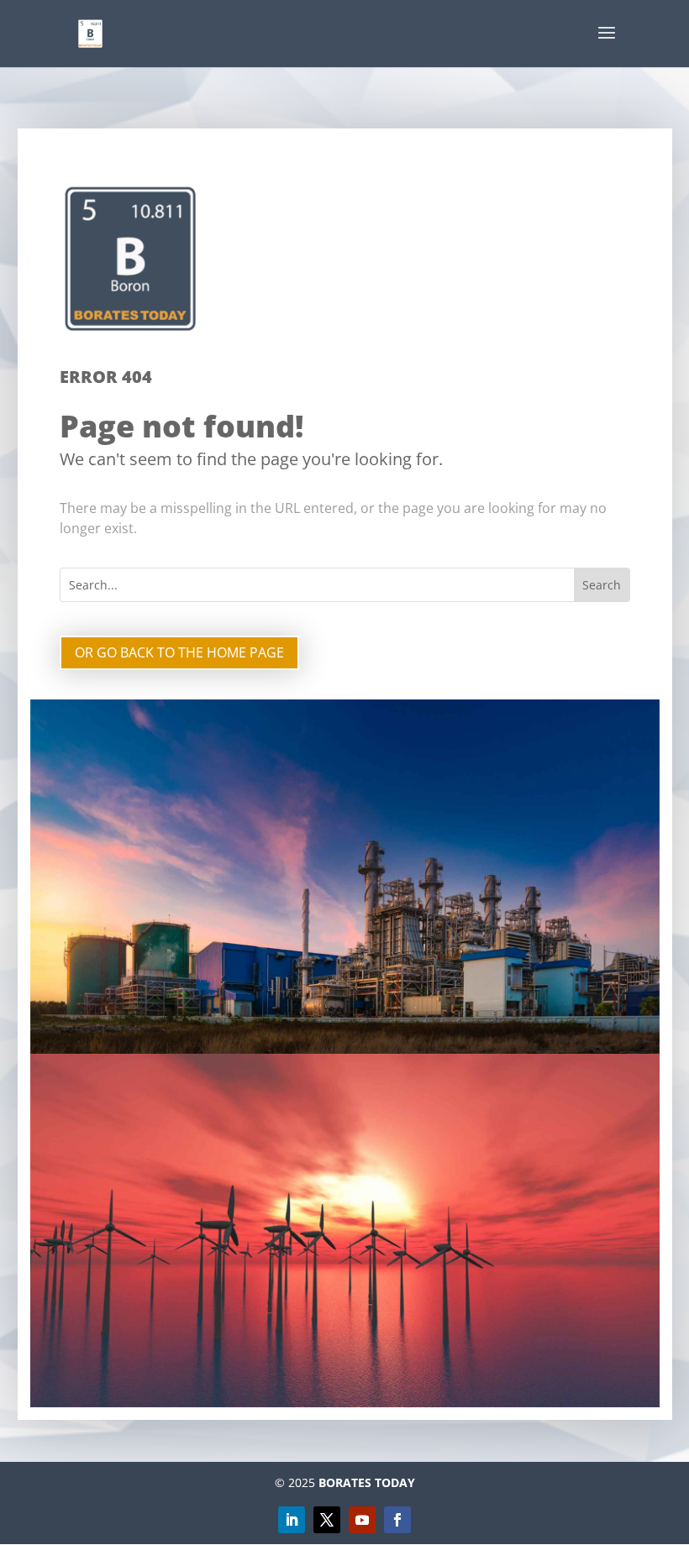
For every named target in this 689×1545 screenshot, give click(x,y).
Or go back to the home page (179, 652)
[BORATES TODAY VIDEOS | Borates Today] (362, 1519)
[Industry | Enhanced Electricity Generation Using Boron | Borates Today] (90, 32)
